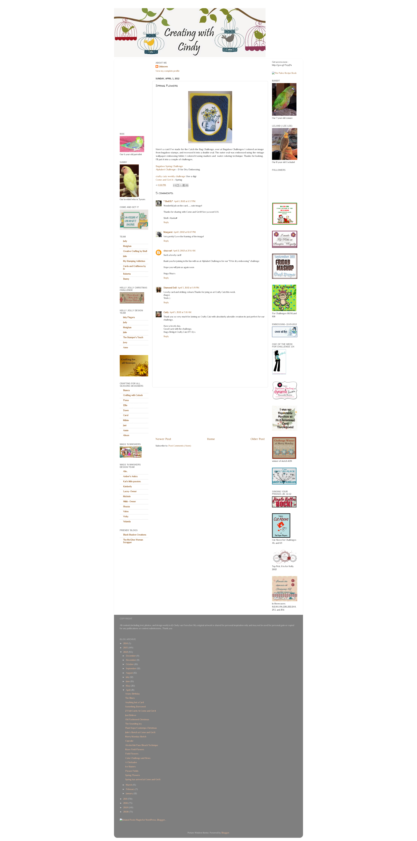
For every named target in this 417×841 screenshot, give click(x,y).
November (131, 660)
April (128, 690)
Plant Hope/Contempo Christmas (141, 728)
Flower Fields (131, 771)
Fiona (126, 400)
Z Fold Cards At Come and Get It (140, 711)
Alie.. (125, 471)
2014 (125, 643)
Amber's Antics (130, 476)
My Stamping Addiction (134, 261)
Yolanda (127, 521)
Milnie (126, 420)
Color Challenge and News (138, 758)
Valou (126, 511)
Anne (125, 347)
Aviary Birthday (132, 694)
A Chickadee (131, 762)
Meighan (127, 246)
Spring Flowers (132, 775)
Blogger (225, 833)
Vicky (125, 516)
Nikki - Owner (129, 501)
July (128, 677)
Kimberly (127, 486)
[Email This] (174, 185)
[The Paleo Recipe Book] (284, 73)
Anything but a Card (134, 702)
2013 (125, 647)
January (129, 793)
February (130, 789)
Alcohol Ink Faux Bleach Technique (141, 745)
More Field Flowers (134, 749)
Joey (125, 342)
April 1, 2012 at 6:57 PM (184, 201)
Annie (126, 430)
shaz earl (168, 250)
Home (211, 439)
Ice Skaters (130, 766)
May (128, 686)
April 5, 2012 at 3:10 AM (180, 312)
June (128, 681)
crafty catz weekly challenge (170, 176)
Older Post (258, 439)
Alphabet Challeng (165, 169)
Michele (127, 496)
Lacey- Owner (130, 491)
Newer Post (163, 439)
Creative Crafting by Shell (135, 251)
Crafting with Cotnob (133, 395)
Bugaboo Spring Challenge (169, 166)
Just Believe (130, 715)
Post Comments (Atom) (179, 446)
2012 (125, 652)
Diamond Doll (170, 287)
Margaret (168, 232)
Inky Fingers (129, 317)
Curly (166, 312)
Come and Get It (165, 179)
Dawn (126, 410)
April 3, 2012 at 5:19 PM (188, 287)
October (130, 664)
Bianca (126, 390)
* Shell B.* (168, 201)
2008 (126, 812)
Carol (125, 415)
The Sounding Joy (133, 724)
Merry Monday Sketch (135, 736)
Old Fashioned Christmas (137, 719)
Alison (126, 435)
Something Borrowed (135, 706)
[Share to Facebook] (184, 185)
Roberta (127, 274)
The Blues (130, 698)
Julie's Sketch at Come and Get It (140, 732)
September (131, 668)
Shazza (126, 506)
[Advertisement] (210, 412)
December (131, 656)
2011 (125, 799)
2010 (125, 803)
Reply (166, 222)
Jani (124, 425)
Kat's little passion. (132, 481)
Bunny (126, 279)
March (129, 785)
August (129, 673)
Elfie (125, 405)
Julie (125, 256)
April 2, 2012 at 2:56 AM (184, 250)
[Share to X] (180, 185)
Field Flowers (131, 754)
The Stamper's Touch (133, 337)
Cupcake (129, 741)
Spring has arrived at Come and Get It (142, 779)
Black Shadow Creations (134, 535)
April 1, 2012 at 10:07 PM (184, 232)
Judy (125, 241)
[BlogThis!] (177, 185)
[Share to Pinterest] (187, 185)
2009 (126, 807)
